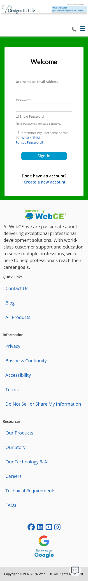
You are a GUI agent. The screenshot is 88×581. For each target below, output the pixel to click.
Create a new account (44, 182)
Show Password (32, 116)
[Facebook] (31, 528)
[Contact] (74, 29)
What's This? (30, 137)
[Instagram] (57, 528)
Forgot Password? (29, 142)
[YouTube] (49, 528)
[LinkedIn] (40, 528)
